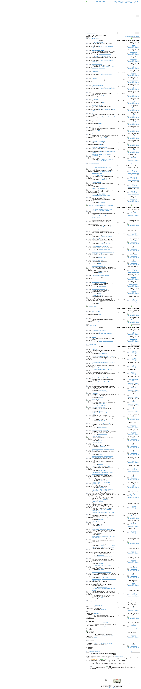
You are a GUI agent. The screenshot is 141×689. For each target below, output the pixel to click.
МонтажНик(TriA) (133, 121)
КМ (93, 47)
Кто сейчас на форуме (94, 651)
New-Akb (133, 358)
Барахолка (95, 349)
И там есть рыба (96, 133)
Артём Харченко (120, 685)
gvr (100, 577)
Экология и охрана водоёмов (99, 147)
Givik (112, 66)
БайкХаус (100, 464)
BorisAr (133, 149)
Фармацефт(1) (111, 116)
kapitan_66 (100, 411)
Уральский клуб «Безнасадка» (99, 289)
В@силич (133, 432)
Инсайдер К (133, 59)
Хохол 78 (133, 635)
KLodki (100, 454)
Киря (133, 401)
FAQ (117, 2)
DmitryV (133, 372)
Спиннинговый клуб (97, 260)
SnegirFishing (101, 446)
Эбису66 (100, 563)
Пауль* (133, 247)
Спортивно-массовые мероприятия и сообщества (101, 205)
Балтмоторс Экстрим (97, 501)
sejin (133, 444)
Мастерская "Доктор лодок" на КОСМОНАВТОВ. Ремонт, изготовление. (103, 528)
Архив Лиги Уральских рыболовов (103, 643)
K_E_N (104, 286)
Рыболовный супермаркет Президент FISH (103, 423)
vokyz (100, 480)
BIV (133, 299)
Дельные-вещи (105, 577)
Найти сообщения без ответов (132, 36)
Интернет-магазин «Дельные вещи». (101, 572)
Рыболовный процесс (94, 38)
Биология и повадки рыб (98, 141)
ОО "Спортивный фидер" (98, 266)
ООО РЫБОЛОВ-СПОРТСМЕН (106, 545)
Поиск (121, 2)
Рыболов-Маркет (102, 434)
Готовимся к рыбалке (94, 163)
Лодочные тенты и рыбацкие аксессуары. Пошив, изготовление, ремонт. (102, 473)
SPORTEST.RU (102, 420)
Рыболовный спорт (97, 229)
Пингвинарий (96, 71)
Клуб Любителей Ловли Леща (100, 246)
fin (133, 394)
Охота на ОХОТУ (96, 311)
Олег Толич (105, 480)
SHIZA (133, 476)
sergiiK (133, 485)
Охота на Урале (92, 306)
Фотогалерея (129, 1)
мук (133, 87)
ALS (100, 102)
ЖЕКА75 (133, 416)
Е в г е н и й (101, 525)
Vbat (100, 109)
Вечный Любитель (109, 46)
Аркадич (133, 551)
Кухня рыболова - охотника (99, 330)
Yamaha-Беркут (102, 390)
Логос (99, 314)
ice (133, 332)
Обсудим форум (98, 605)
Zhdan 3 (133, 312)
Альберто (133, 351)
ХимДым (133, 73)
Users (126, 2)
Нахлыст (94, 120)
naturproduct (133, 157)
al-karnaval (133, 261)
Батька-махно (102, 68)
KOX (104, 96)
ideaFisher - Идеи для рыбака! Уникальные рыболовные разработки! (103, 513)
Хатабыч (100, 397)
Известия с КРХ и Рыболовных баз (101, 56)
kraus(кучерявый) (133, 284)
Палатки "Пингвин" (97, 436)
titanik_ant (133, 523)
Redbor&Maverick (102, 587)
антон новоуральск (133, 101)
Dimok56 (133, 515)
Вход (135, 2)
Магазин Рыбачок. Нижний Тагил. (101, 466)
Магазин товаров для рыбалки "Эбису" (102, 556)
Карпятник (95, 99)
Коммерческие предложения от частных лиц (103, 356)
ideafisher (100, 519)
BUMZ (133, 184)
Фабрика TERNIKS (103, 499)
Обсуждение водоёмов (98, 50)
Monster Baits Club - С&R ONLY (100, 295)
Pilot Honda (133, 191)
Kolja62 (133, 114)
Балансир (94, 78)
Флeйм (94, 337)
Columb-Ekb (101, 598)
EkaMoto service (102, 487)
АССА (133, 128)
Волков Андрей (107, 151)
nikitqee (133, 94)
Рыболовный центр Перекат (105, 381)
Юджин (104, 102)
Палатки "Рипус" (96, 521)
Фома (133, 107)
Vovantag (133, 506)
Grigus (99, 293)
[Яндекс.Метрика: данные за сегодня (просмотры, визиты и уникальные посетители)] (113, 687)
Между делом (92, 325)
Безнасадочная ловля (97, 85)
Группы (130, 2)
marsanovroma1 (119, 656)
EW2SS (133, 468)
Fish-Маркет (101, 569)
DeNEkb (133, 625)
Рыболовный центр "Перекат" (100, 377)
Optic (133, 615)
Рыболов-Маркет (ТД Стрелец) (100, 430)
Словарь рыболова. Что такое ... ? (100, 188)
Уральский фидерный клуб (99, 282)
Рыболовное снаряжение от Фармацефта (102, 369)
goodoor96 (133, 291)
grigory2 (133, 222)
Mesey (109, 243)
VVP (133, 574)
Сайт (123, 1)
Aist (99, 534)
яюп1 (133, 135)
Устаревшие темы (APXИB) (101, 622)
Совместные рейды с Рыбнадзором (101, 195)
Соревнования (96, 217)
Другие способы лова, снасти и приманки (103, 126)
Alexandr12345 (102, 470)
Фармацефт (95, 68)
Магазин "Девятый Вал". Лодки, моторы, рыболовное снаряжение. (102, 406)
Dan (100, 171)
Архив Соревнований (99, 633)
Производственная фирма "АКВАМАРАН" (103, 547)
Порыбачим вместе (97, 64)
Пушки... (94, 317)
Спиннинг (95, 92)
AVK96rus (133, 531)
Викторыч (133, 319)
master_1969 (133, 425)
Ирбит (133, 45)
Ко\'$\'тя (133, 269)
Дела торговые (92, 344)
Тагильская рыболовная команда (100, 275)
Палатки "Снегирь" (97, 442)
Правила (136, 1)
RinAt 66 (100, 272)
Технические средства (98, 175)
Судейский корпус (97, 238)
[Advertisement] (113, 675)
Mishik (100, 46)
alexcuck (101, 249)
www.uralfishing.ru (128, 683)
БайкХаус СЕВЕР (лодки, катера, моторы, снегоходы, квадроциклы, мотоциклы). (103, 456)
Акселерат (133, 387)
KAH (99, 303)
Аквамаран (101, 555)
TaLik (110, 74)
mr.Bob (133, 437)
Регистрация (117, 1)
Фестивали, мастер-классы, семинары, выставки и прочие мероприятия (102, 210)
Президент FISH (102, 427)
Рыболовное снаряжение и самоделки (101, 167)
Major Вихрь (133, 52)
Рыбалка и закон (96, 182)
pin (103, 46)
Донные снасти (96, 112)
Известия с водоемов (97, 42)
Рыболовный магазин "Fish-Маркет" (101, 565)
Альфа (133, 644)
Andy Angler (133, 240)
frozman (133, 540)
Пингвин (100, 440)
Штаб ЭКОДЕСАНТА (102, 160)
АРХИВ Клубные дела (99, 613)
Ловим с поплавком (97, 105)
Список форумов (91, 33)
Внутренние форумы (94, 600)
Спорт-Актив (95, 399)
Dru (133, 66)
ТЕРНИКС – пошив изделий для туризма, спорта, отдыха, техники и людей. (103, 490)
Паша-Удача (108, 215)
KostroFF (133, 277)
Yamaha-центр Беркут (97, 384)
